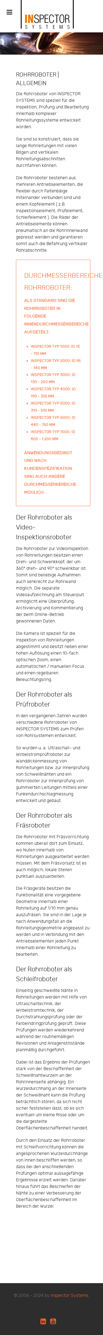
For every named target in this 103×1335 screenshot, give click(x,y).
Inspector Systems (69, 1295)
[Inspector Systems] (47, 20)
